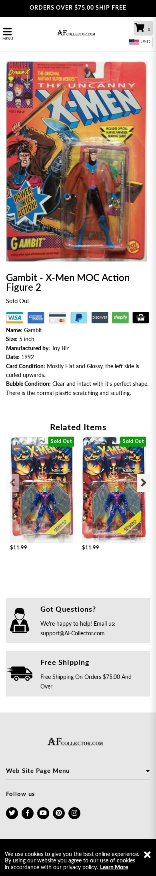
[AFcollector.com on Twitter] (12, 813)
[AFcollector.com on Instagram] (74, 813)
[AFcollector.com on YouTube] (43, 813)
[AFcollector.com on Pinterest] (59, 813)
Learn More (114, 867)
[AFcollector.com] (78, 34)
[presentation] (12, 483)
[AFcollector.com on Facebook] (28, 813)
